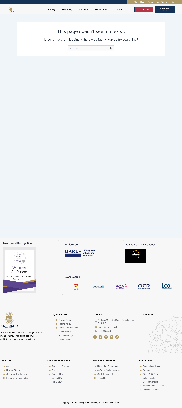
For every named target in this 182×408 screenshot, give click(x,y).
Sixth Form (83, 9)
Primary (51, 9)
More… (120, 9)
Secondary (66, 9)
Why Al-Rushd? (103, 9)
